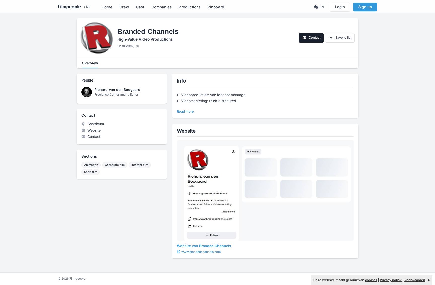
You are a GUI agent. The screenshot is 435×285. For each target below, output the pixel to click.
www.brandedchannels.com (200, 252)
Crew (124, 7)
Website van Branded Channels (204, 245)
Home (107, 7)
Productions (190, 7)
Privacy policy (391, 280)
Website (94, 130)
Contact (93, 136)
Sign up (365, 7)
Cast (140, 7)
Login (340, 7)
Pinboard (216, 7)
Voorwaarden (414, 280)
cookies (371, 280)
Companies (161, 7)
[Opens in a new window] (265, 190)
